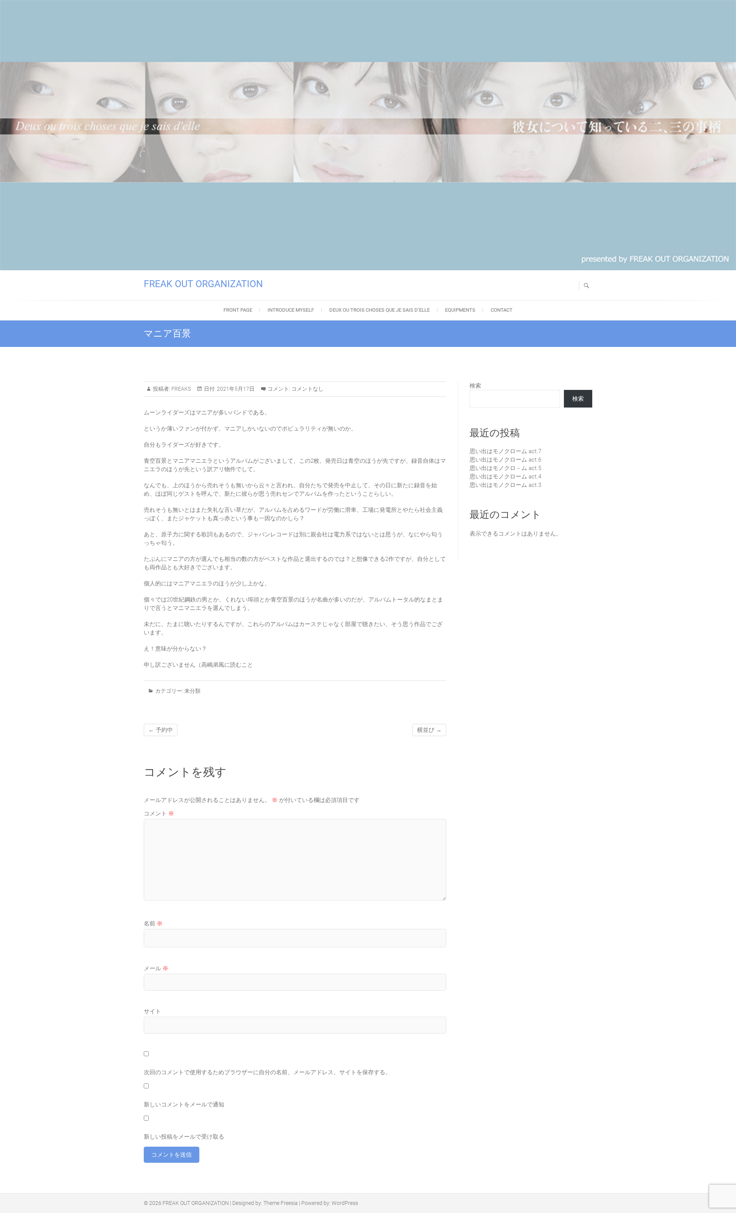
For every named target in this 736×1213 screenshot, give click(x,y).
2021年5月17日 (235, 389)
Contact (502, 310)
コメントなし (307, 389)
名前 (153, 923)
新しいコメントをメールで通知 (184, 1104)
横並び (429, 729)
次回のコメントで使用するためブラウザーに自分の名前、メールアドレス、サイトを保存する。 (267, 1072)
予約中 (160, 729)
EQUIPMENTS (460, 310)
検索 (475, 385)
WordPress (345, 1203)
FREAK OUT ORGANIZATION (203, 283)
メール (156, 968)
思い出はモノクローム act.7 (505, 451)
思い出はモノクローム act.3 (505, 485)
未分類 (192, 691)
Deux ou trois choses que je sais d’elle (379, 310)
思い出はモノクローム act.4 (505, 476)
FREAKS (180, 389)
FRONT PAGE (237, 310)
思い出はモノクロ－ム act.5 (505, 468)
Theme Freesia (280, 1203)
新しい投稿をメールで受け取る (184, 1136)
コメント (159, 813)
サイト (152, 1011)
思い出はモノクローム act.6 (505, 459)
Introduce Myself (291, 310)
